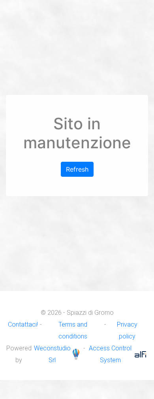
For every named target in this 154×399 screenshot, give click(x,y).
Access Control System (110, 354)
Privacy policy (127, 330)
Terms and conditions (72, 330)
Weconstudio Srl (52, 354)
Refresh (77, 169)
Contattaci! (23, 324)
